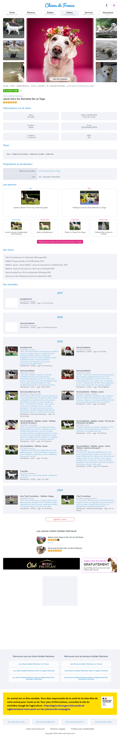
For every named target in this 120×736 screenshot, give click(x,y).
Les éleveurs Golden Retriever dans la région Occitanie (86, 671)
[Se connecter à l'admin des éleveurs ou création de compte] (114, 5)
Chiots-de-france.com (35, 729)
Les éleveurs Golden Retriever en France (86, 664)
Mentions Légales (58, 729)
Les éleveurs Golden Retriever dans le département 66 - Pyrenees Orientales (86, 678)
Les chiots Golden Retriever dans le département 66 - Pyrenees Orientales (34, 678)
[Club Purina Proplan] (41, 564)
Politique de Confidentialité (82, 729)
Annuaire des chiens (103, 722)
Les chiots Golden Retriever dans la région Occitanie (33, 671)
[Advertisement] (60, 591)
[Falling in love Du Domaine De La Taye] (89, 198)
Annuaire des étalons (75, 722)
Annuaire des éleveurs (45, 722)
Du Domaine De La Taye (49, 171)
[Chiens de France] (60, 5)
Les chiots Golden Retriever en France (34, 664)
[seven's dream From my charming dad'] (30, 198)
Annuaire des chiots (16, 722)
